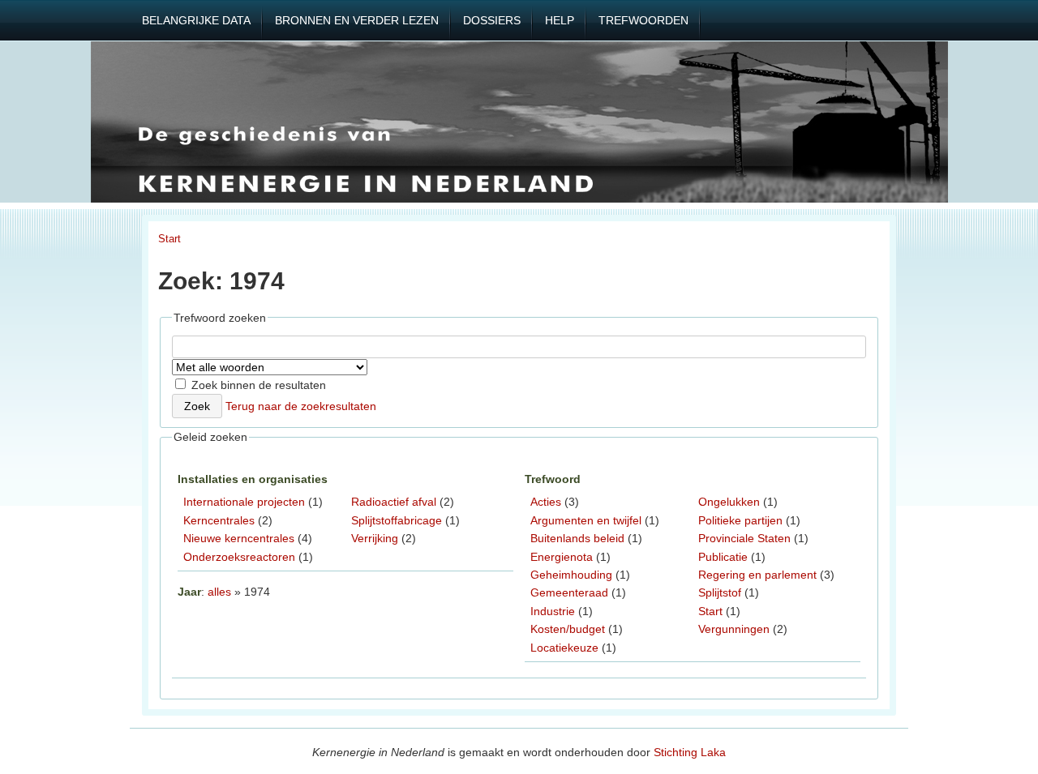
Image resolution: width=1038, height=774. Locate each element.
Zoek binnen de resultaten (257, 384)
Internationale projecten (244, 501)
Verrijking (374, 538)
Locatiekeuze (564, 647)
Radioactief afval (393, 501)
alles (219, 591)
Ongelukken (729, 501)
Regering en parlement (757, 574)
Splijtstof (719, 592)
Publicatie (723, 556)
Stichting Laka (690, 752)
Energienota (561, 556)
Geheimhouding (571, 574)
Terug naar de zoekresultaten (300, 406)
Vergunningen (734, 628)
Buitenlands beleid (577, 538)
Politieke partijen (740, 520)
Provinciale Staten (744, 538)
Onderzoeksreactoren (239, 556)
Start (169, 239)
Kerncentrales (219, 520)
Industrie (552, 611)
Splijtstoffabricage (396, 520)
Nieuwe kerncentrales (238, 538)
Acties (545, 501)
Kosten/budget (567, 628)
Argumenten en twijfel (585, 520)
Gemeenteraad (569, 592)
